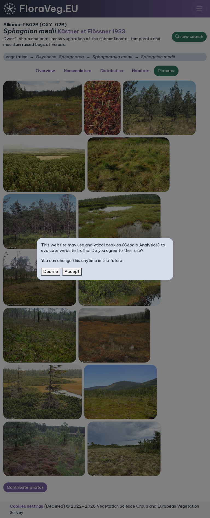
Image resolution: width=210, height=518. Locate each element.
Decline (50, 271)
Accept (72, 271)
